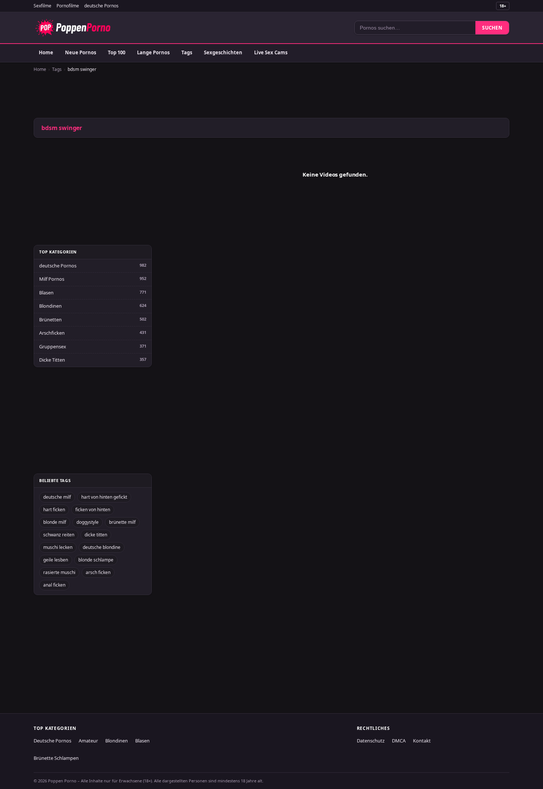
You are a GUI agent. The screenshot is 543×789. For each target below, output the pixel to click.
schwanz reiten (58, 535)
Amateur (88, 740)
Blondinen (50, 306)
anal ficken (54, 585)
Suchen (492, 27)
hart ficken (54, 509)
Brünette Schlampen (56, 758)
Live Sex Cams (270, 52)
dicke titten (96, 535)
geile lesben (55, 560)
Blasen (46, 292)
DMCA (399, 740)
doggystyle (87, 522)
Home (46, 52)
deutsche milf (57, 497)
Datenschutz (371, 740)
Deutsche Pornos (52, 740)
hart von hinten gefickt (104, 497)
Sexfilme (42, 6)
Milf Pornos (51, 279)
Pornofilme (68, 6)
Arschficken (52, 332)
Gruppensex (52, 346)
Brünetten (50, 319)
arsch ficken (98, 572)
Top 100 (116, 52)
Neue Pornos (80, 52)
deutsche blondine (101, 547)
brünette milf (122, 522)
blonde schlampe (95, 560)
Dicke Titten (52, 359)
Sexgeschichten (223, 52)
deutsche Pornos (101, 6)
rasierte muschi (59, 572)
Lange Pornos (153, 52)
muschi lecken (57, 547)
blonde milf (54, 522)
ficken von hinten (92, 509)
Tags (186, 52)
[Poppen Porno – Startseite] (73, 27)
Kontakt (422, 740)
